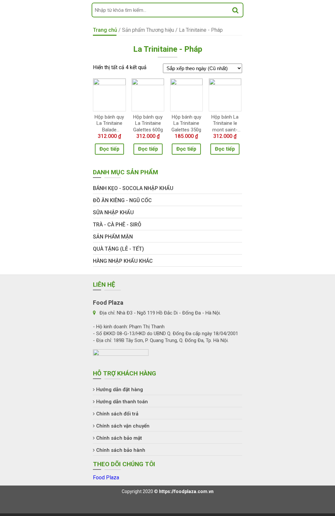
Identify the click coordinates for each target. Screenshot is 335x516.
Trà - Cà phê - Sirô (117, 224)
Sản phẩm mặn (113, 237)
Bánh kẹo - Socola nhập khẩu (133, 188)
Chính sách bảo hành (120, 450)
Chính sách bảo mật (119, 438)
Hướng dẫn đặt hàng (119, 389)
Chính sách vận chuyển (123, 426)
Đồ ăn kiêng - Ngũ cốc (122, 200)
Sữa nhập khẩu (113, 212)
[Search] (235, 10)
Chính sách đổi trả (117, 414)
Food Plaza (106, 477)
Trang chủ (105, 30)
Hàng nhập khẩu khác (123, 261)
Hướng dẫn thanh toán (122, 402)
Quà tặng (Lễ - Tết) (118, 249)
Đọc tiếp (109, 149)
